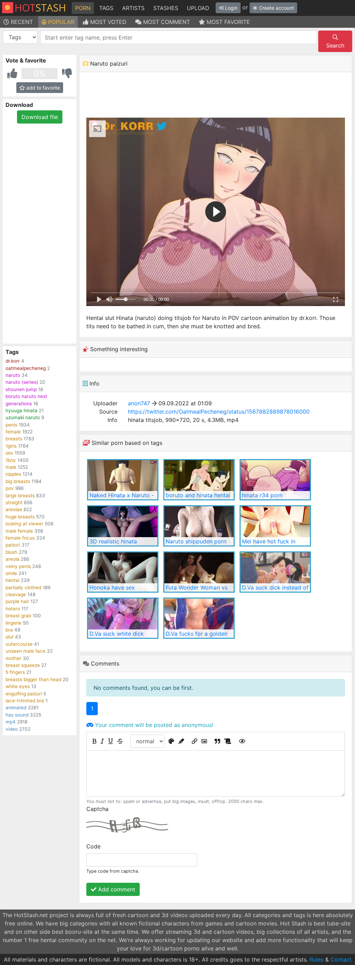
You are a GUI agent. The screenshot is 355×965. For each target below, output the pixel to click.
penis (11, 425)
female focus (20, 538)
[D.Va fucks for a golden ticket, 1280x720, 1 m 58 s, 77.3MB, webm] (199, 618)
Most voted (107, 21)
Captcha (97, 808)
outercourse (19, 644)
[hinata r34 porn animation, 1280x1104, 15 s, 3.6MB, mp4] (275, 479)
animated (16, 707)
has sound (17, 715)
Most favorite (227, 21)
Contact (341, 959)
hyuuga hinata (21, 410)
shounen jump (21, 389)
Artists (133, 8)
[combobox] (178, 37)
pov (10, 488)
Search (335, 45)
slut (10, 637)
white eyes (18, 686)
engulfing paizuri (24, 693)
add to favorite (42, 88)
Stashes (165, 8)
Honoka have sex (112, 587)
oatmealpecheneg (26, 368)
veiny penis (18, 566)
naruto (13, 375)
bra (9, 630)
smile (11, 573)
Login (230, 8)
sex (9, 453)
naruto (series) (22, 382)
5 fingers (15, 672)
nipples (13, 474)
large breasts (20, 495)
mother (13, 658)
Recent (21, 21)
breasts (14, 438)
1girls (11, 446)
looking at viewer (24, 523)
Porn (82, 8)
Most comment (165, 21)
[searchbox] (180, 37)
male (11, 467)
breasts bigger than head (33, 679)
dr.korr (13, 361)
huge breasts (20, 516)
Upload (198, 8)
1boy (11, 460)
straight (14, 502)
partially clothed (23, 587)
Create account (276, 8)
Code (93, 846)
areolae (14, 509)
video (12, 729)
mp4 (11, 722)
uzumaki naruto (23, 417)
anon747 (139, 403)
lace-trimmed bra (25, 700)
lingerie (13, 623)
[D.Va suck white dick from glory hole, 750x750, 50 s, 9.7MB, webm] (122, 618)
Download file (39, 116)
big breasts (18, 481)
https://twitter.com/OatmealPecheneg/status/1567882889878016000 (219, 411)
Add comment (115, 889)
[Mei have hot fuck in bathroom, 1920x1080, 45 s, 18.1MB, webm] (275, 525)
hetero (13, 608)
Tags (106, 8)
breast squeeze (23, 665)
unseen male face (25, 651)
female (13, 431)
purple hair (17, 601)
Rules (316, 959)
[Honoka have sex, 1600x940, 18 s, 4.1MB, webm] (122, 572)
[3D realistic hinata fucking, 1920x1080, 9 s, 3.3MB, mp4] (122, 525)
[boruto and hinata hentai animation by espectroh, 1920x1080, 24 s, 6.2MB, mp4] (199, 479)
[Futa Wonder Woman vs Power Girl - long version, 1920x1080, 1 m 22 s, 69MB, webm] (199, 572)
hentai (12, 580)
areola (12, 559)
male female (19, 531)
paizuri (13, 545)
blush (11, 552)
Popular (60, 21)
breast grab (18, 615)
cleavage (16, 594)
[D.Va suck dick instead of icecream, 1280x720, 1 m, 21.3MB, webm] (275, 572)
